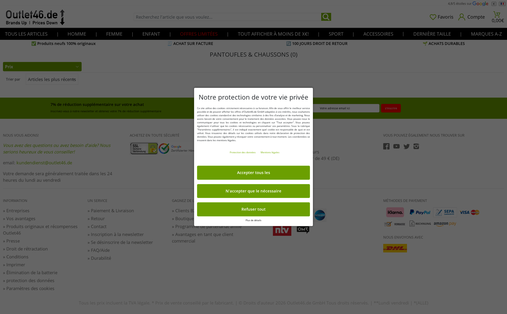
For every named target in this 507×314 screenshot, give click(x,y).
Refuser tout (253, 209)
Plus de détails (253, 220)
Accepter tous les (253, 172)
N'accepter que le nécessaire (253, 190)
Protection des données (243, 152)
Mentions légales (270, 152)
